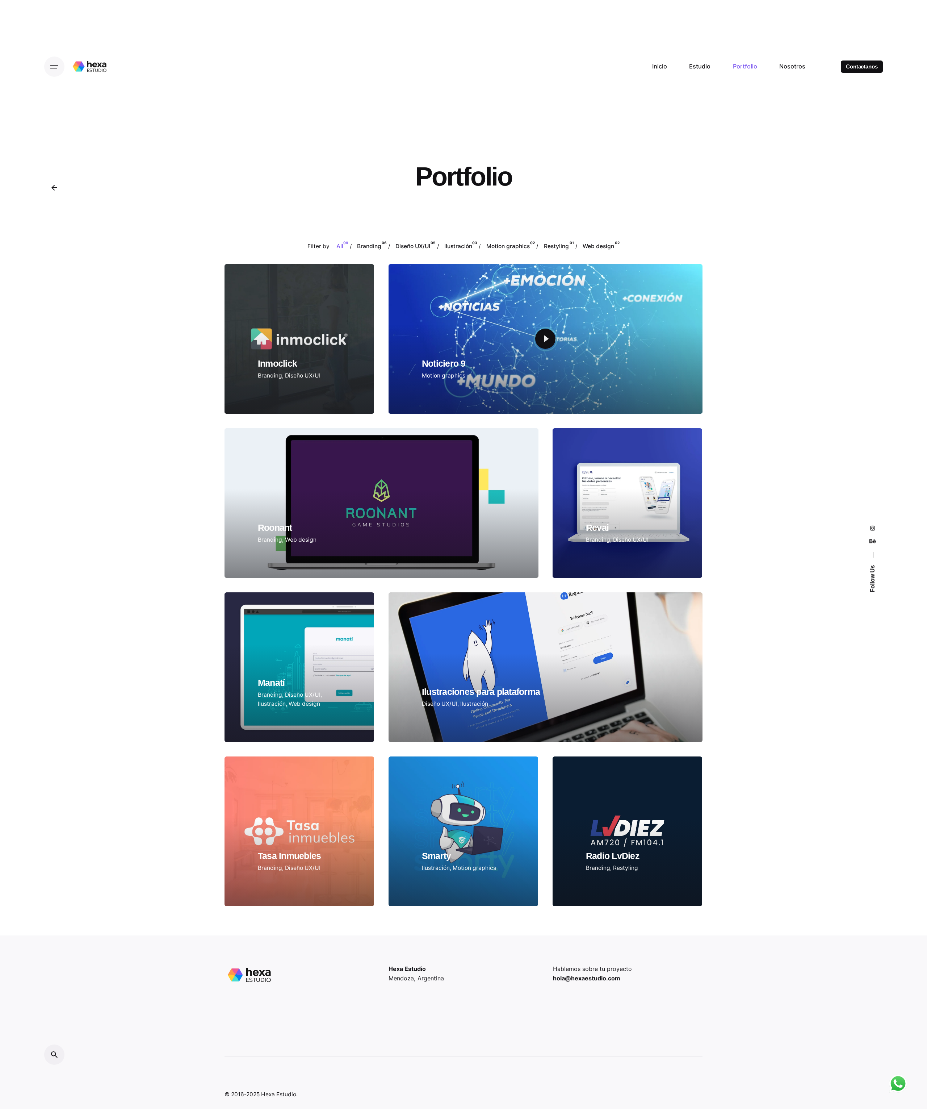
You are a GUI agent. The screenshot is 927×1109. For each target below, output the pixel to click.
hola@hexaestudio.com (586, 978)
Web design (300, 539)
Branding (270, 375)
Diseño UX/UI (302, 375)
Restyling (625, 867)
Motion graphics (443, 375)
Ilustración (272, 703)
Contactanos (861, 67)
